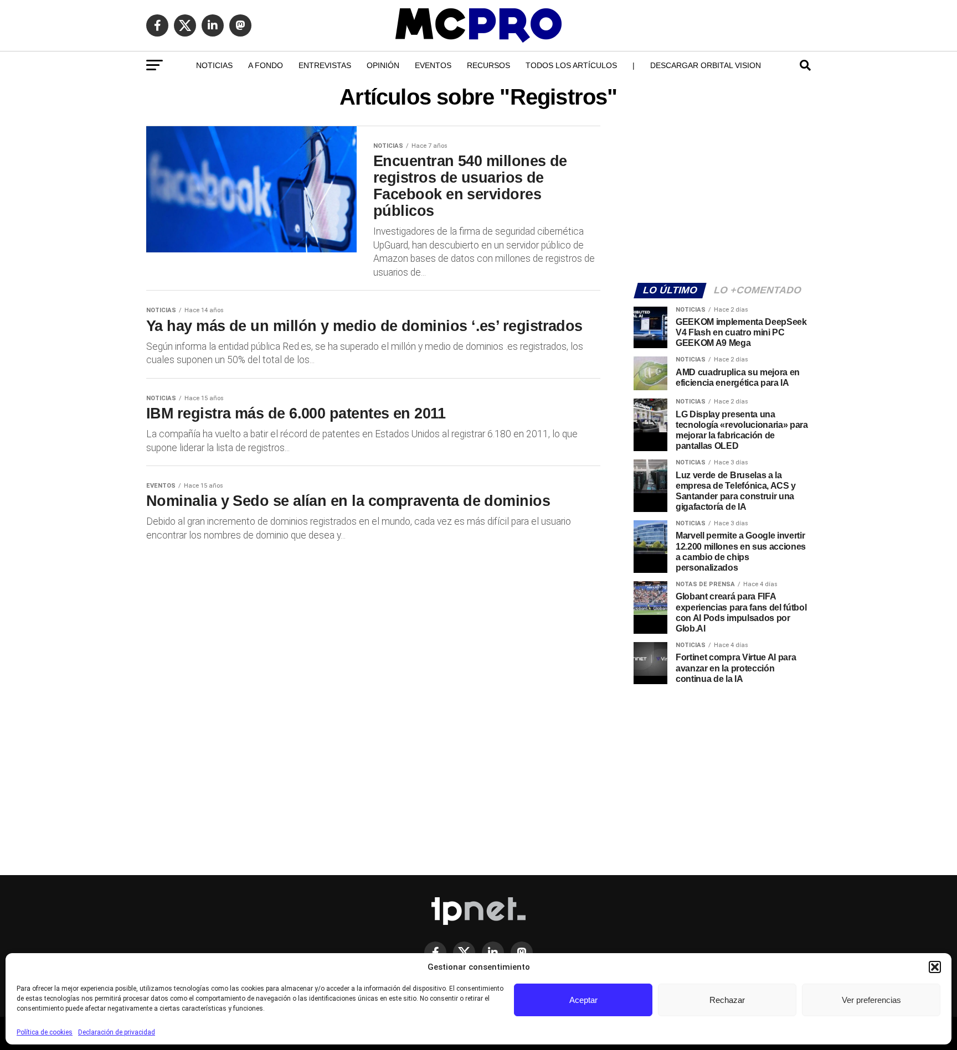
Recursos (488, 65)
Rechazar (727, 1000)
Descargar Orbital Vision (705, 65)
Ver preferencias (871, 1000)
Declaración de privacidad (116, 1032)
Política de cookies (45, 1032)
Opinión (383, 65)
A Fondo (265, 65)
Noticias (214, 65)
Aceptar (583, 1000)
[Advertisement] (722, 197)
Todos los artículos (571, 65)
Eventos (433, 65)
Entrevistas (325, 65)
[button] (934, 967)
